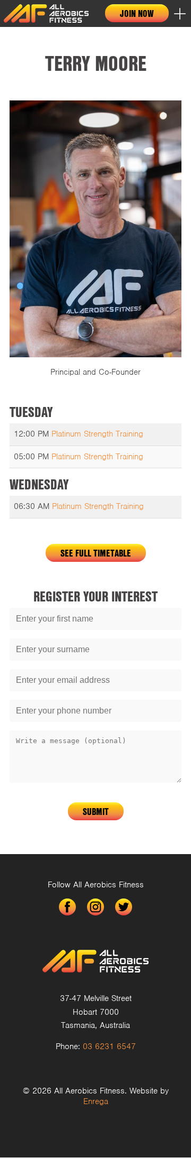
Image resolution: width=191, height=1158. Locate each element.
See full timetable (95, 553)
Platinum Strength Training (97, 434)
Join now (137, 13)
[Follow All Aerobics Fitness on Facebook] (67, 906)
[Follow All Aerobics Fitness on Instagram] (95, 906)
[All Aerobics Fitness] (46, 13)
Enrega (95, 1101)
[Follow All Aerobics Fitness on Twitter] (123, 906)
